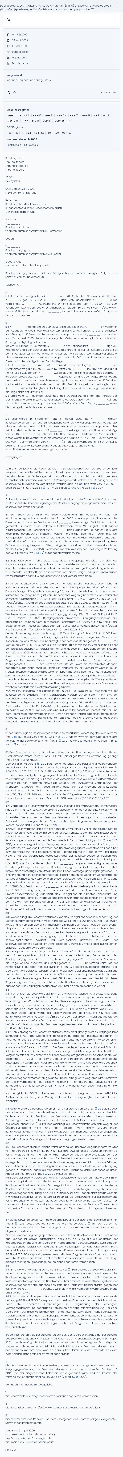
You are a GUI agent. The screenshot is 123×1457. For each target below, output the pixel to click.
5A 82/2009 (12, 181)
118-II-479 (53, 132)
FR (106, 92)
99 (86, 115)
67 (37, 115)
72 (49, 115)
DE (101, 92)
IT (110, 92)
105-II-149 (13, 132)
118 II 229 (69, 771)
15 (13, 120)
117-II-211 (26, 132)
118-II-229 (39, 132)
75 (74, 115)
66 (24, 115)
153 (47, 120)
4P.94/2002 (81, 599)
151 (36, 120)
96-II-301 (67, 132)
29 (106, 115)
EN (114, 92)
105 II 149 (49, 599)
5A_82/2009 (31, 145)
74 (61, 115)
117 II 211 (32, 771)
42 (12, 115)
